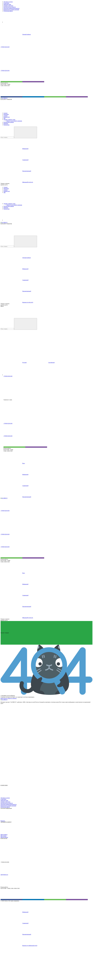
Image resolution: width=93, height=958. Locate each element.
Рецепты (3, 820)
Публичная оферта (5, 807)
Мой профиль (4, 834)
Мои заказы (3, 836)
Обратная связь (4, 800)
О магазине (3, 799)
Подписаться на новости (7, 803)
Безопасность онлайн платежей (8, 805)
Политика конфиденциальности (8, 804)
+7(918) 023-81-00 (5, 47)
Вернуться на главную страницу (9, 698)
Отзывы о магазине (5, 801)
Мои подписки (4, 837)
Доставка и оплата (5, 797)
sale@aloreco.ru (4, 874)
